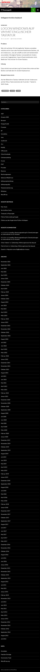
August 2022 (4, 339)
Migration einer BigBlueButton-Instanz (18, 249)
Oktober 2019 (5, 447)
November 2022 (5, 329)
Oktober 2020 (5, 406)
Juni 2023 (4, 305)
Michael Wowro (17, 38)
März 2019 (4, 470)
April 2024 (4, 288)
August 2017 (4, 524)
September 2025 (5, 265)
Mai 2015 (3, 588)
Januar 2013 (4, 618)
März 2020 (4, 430)
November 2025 (5, 261)
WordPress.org (5, 661)
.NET (2, 114)
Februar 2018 (5, 504)
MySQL (3, 147)
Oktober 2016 (5, 551)
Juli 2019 (3, 457)
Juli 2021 (3, 376)
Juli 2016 (3, 558)
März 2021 (4, 389)
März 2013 (4, 615)
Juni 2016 (4, 561)
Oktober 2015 (5, 575)
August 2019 (4, 453)
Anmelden (4, 651)
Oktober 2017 (5, 517)
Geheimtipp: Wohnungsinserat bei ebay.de (24, 242)
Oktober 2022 (5, 332)
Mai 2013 (3, 608)
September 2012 (5, 632)
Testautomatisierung (7, 188)
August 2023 (4, 302)
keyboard (5, 90)
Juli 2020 (3, 416)
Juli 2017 (3, 527)
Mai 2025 (3, 272)
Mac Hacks (4, 207)
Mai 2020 (3, 423)
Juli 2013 (3, 602)
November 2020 (5, 403)
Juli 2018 (3, 490)
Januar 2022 (4, 359)
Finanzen (3, 127)
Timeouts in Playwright (7, 213)
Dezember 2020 (5, 400)
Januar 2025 (4, 278)
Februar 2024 (5, 292)
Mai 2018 (3, 494)
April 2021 (4, 386)
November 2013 (5, 598)
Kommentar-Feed (6, 658)
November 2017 (5, 514)
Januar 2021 (4, 396)
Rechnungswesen (6, 174)
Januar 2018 (4, 507)
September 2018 (5, 484)
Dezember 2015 (5, 568)
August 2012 (4, 635)
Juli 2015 (3, 585)
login (18, 90)
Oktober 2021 (5, 369)
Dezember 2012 (5, 622)
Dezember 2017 (5, 511)
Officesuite (4, 151)
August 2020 (4, 413)
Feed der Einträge (6, 654)
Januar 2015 (4, 591)
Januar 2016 (4, 565)
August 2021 (4, 373)
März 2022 (4, 352)
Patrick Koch (4, 246)
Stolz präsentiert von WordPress (9, 669)
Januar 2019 (4, 477)
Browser (3, 120)
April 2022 (4, 349)
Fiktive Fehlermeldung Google (9, 217)
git (1, 130)
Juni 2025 (4, 268)
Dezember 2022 (5, 325)
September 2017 (5, 521)
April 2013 (4, 612)
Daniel (3, 249)
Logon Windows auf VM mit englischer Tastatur (18, 31)
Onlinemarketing (6, 157)
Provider (3, 167)
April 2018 (4, 497)
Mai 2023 (3, 309)
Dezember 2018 (5, 480)
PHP (2, 164)
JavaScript (4, 140)
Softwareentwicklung (7, 181)
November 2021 (5, 366)
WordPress (4, 194)
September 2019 (5, 450)
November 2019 (5, 443)
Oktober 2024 (5, 285)
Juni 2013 (4, 605)
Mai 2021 (3, 383)
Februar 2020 (5, 433)
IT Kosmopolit (6, 10)
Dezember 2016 (5, 544)
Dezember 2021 (5, 362)
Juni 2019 (4, 460)
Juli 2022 (3, 342)
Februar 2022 (5, 356)
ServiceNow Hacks (6, 210)
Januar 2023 (4, 322)
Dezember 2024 (5, 282)
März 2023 (4, 315)
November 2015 (5, 571)
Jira (2, 144)
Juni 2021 (4, 379)
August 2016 (4, 554)
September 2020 (5, 410)
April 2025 (4, 275)
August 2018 (4, 487)
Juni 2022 (4, 346)
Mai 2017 (3, 534)
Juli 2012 (3, 639)
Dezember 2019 (5, 440)
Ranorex (3, 171)
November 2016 (5, 548)
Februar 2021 (5, 393)
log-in (12, 90)
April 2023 (4, 312)
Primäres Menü (38, 10)
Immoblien (4, 134)
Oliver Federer (5, 242)
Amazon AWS (5, 117)
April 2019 (4, 467)
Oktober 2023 (5, 298)
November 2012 (5, 625)
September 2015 (5, 578)
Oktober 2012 (5, 629)
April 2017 (4, 538)
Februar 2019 (5, 474)
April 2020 (4, 426)
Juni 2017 (4, 531)
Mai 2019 (3, 463)
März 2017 (4, 541)
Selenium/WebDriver (7, 178)
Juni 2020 (4, 420)
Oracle (3, 161)
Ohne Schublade (5, 154)
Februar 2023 (5, 319)
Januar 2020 (4, 437)
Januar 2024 (4, 295)
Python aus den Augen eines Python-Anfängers (14, 220)
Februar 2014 (5, 595)
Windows (4, 25)
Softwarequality (5, 184)
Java (2, 137)
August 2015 (4, 581)
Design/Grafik (5, 124)
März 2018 (4, 501)
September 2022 (5, 336)
